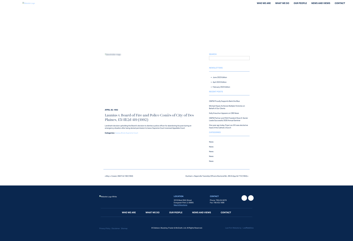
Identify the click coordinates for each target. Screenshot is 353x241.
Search (213, 54)
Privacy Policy (104, 228)
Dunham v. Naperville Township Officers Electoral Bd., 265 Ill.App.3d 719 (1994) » (217, 176)
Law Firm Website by (233, 228)
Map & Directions (180, 205)
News (211, 142)
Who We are (264, 3)
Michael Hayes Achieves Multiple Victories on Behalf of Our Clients (227, 107)
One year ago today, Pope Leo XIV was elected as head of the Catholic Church (228, 126)
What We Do (282, 3)
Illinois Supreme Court (129, 133)
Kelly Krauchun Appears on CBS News (224, 113)
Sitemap (124, 228)
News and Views (320, 3)
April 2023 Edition (220, 82)
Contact (340, 3)
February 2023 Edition (221, 87)
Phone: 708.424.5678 (218, 200)
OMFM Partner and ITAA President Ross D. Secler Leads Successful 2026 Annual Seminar (228, 119)
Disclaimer (116, 228)
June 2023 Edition (220, 77)
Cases (117, 133)
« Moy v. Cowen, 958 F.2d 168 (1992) (119, 176)
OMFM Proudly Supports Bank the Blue (224, 101)
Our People (300, 3)
